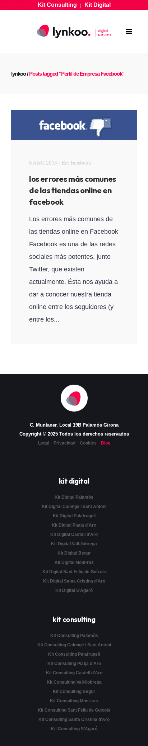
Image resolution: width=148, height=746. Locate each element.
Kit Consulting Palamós (74, 635)
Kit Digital (97, 5)
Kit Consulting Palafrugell (74, 654)
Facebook (80, 163)
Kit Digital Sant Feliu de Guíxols (74, 571)
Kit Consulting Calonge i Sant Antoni (74, 644)
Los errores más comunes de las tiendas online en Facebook (72, 190)
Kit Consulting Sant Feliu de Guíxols (74, 710)
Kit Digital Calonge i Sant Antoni (74, 506)
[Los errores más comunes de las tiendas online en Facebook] (74, 125)
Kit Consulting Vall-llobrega (74, 682)
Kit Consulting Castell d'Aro (74, 672)
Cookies (88, 443)
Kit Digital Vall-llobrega (74, 543)
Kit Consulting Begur (74, 691)
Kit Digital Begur (74, 553)
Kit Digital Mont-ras (74, 562)
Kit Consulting (57, 5)
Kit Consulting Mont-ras (74, 700)
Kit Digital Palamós (74, 497)
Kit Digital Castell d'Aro (74, 534)
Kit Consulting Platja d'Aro (74, 663)
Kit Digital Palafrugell (74, 515)
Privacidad (64, 443)
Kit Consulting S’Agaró (74, 728)
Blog (105, 443)
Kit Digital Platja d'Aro (74, 525)
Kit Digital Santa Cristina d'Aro (74, 581)
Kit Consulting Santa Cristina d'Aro (74, 719)
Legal (43, 443)
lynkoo (18, 74)
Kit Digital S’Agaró (74, 590)
